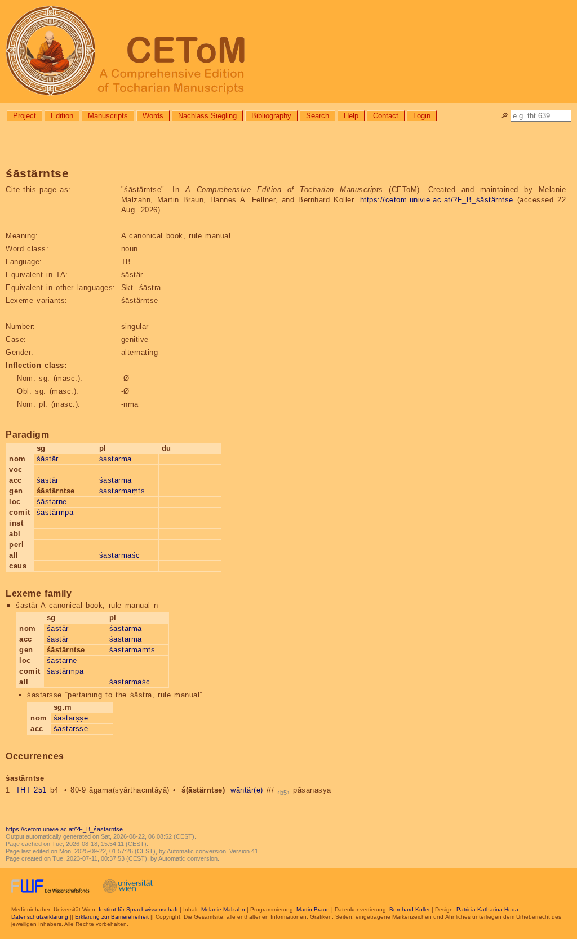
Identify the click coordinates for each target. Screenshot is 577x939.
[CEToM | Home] (288, 51)
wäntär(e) (246, 790)
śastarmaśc (119, 555)
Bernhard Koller (409, 909)
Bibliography (271, 116)
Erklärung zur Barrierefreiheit (112, 917)
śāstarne (52, 501)
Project (24, 116)
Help (351, 116)
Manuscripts (108, 116)
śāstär (48, 459)
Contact (385, 116)
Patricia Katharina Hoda (487, 909)
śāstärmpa (55, 512)
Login (421, 116)
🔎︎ (504, 116)
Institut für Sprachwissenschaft (138, 909)
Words (153, 116)
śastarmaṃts (122, 491)
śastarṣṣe (71, 718)
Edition (62, 116)
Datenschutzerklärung (39, 917)
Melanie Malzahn (223, 909)
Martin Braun (313, 909)
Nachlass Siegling (207, 116)
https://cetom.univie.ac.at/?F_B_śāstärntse (436, 199)
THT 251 (31, 790)
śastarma (115, 459)
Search (317, 116)
